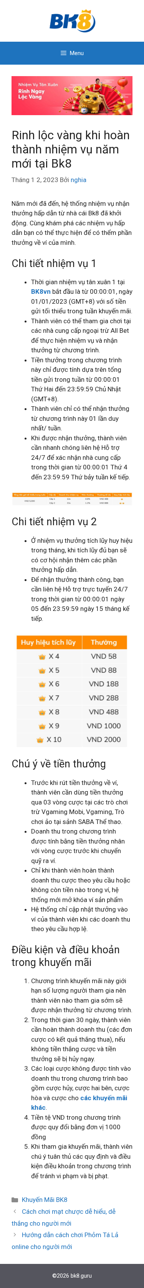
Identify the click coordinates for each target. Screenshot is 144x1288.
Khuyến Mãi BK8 (45, 1199)
